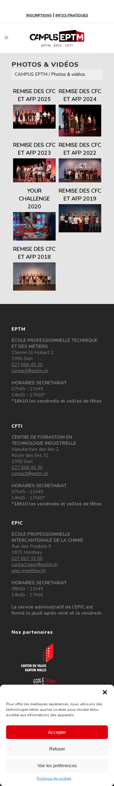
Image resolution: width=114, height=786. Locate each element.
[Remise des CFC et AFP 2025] (34, 117)
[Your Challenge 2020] (34, 226)
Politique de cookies (54, 778)
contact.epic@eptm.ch (34, 565)
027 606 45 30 (27, 365)
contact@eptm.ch (30, 371)
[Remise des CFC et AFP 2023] (34, 170)
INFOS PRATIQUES (71, 15)
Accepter (57, 732)
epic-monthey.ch (29, 571)
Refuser (57, 748)
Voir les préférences (57, 765)
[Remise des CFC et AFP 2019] (80, 218)
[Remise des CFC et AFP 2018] (34, 276)
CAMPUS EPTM (31, 74)
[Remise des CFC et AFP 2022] (80, 170)
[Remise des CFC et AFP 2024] (80, 121)
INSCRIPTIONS (39, 15)
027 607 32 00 (27, 558)
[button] (105, 692)
